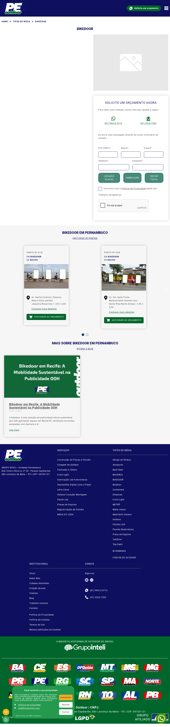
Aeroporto (118, 465)
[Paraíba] (152, 695)
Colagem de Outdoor (68, 465)
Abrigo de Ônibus (122, 460)
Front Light (63, 475)
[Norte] (152, 681)
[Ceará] (40, 667)
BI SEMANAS (119, 551)
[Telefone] (86, 597)
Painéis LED (119, 524)
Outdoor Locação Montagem (72, 495)
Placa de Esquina (122, 534)
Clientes (33, 593)
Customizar (65, 697)
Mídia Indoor (119, 509)
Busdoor (117, 485)
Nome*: (125, 148)
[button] (83, 334)
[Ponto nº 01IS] (46, 277)
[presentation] (3, 289)
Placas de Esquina (67, 504)
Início (32, 573)
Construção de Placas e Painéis (74, 460)
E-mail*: (148, 148)
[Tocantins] (107, 695)
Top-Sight (118, 544)
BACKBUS (118, 475)
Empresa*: (137, 161)
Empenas (117, 495)
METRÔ (116, 504)
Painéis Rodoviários (123, 529)
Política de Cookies (39, 620)
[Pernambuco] (40, 681)
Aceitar (65, 712)
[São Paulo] (107, 681)
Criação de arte (37, 588)
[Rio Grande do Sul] (62, 681)
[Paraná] (17, 681)
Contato (33, 608)
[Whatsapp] (86, 590)
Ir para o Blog (85, 349)
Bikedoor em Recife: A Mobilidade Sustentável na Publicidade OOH (34, 406)
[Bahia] (17, 667)
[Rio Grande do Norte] (85, 695)
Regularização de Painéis (70, 509)
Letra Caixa (63, 490)
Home (5, 21)
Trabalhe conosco (38, 603)
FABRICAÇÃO (132, 178)
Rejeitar (66, 705)
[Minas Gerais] (152, 667)
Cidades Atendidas (39, 583)
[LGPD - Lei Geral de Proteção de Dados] (85, 717)
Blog (31, 598)
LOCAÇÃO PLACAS (109, 178)
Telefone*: (103, 161)
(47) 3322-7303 (148, 123)
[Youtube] (86, 580)
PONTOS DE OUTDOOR (124, 557)
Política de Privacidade (134, 188)
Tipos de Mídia (21, 21)
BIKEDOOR (118, 480)
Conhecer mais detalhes (44, 309)
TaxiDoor (117, 539)
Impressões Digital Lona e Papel (74, 485)
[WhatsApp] (161, 718)
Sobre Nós (34, 578)
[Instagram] (91, 580)
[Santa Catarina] (85, 681)
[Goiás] (85, 667)
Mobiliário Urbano (122, 514)
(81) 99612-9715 (113, 123)
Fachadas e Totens (67, 470)
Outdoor (117, 519)
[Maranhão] (130, 681)
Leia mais (14, 430)
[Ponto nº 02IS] (124, 277)
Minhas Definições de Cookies (45, 630)
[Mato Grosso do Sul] (130, 667)
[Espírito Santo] (62, 667)
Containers (118, 490)
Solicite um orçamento (146, 8)
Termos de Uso (37, 625)
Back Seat (118, 470)
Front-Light (118, 499)
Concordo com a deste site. (130, 188)
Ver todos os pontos (85, 238)
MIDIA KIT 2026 (65, 514)
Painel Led (62, 499)
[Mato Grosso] (107, 667)
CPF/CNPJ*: (104, 148)
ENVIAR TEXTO (154, 178)
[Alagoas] (130, 695)
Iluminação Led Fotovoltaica (72, 480)
